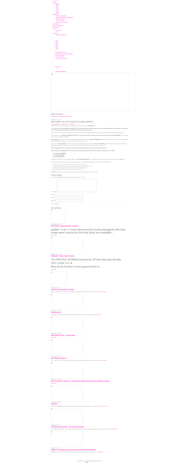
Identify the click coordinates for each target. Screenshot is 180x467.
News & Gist (64, 124)
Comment (54, 191)
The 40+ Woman (60, 20)
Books (57, 6)
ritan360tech (56, 124)
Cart (57, 32)
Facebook (53, 116)
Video (57, 9)
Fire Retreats (56, 27)
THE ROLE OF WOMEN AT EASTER (62, 290)
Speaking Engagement (61, 35)
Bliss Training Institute (58, 25)
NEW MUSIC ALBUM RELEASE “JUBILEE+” (65, 226)
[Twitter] (92, 459)
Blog (57, 8)
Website (53, 200)
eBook (57, 4)
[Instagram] (88, 459)
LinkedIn (62, 116)
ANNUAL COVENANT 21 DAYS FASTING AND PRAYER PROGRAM (73, 450)
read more (53, 235)
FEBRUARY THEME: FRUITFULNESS (62, 256)
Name (53, 194)
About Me (55, 3)
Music (57, 11)
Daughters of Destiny (61, 16)
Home (54, 1)
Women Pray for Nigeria (62, 22)
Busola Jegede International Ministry (65, 17)
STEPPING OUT (56, 312)
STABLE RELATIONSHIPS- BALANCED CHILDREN (67, 427)
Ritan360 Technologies (94, 462)
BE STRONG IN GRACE (58, 358)
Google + (66, 116)
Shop (54, 28)
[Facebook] (90, 458)
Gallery (57, 13)
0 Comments (71, 124)
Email (70, 116)
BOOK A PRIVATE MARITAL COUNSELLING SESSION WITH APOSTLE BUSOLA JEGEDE (80, 381)
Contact (55, 33)
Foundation (56, 24)
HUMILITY (54, 404)
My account (59, 30)
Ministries (55, 14)
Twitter (57, 116)
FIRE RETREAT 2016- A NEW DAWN (63, 335)
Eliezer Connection (60, 19)
